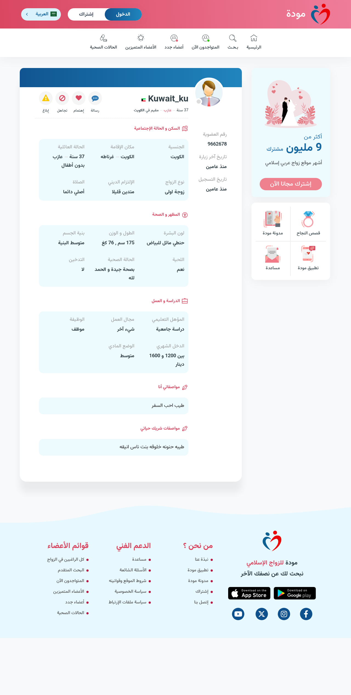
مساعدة (273, 268)
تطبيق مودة (308, 268)
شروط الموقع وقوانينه (127, 581)
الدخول (123, 14)
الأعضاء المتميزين (140, 47)
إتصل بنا (201, 602)
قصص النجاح (308, 233)
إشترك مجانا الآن (290, 184)
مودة (295, 14)
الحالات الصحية (103, 47)
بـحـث (233, 47)
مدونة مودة (273, 233)
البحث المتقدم (71, 570)
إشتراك (86, 14)
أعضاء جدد (174, 47)
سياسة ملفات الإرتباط (127, 602)
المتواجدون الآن (205, 47)
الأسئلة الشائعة (133, 570)
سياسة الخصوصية (130, 591)
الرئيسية (254, 47)
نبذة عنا (201, 559)
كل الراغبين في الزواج (65, 559)
